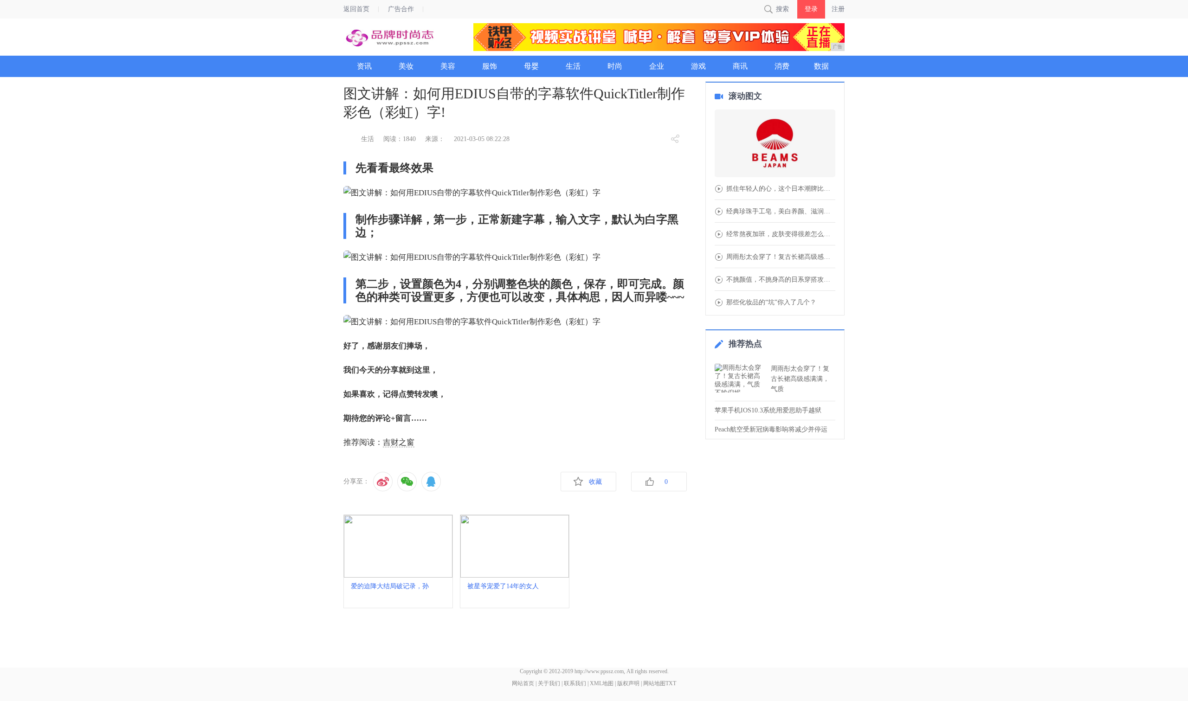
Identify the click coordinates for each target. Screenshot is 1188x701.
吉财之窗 (398, 442)
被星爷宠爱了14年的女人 (503, 586)
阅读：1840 (399, 138)
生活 (367, 138)
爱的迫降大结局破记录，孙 (390, 586)
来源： (435, 138)
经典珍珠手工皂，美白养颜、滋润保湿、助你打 (780, 211)
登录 (811, 9)
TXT (670, 683)
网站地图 (654, 683)
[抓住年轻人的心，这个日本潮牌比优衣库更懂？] (775, 144)
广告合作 (401, 9)
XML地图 (601, 683)
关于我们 (549, 683)
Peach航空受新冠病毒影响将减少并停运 (771, 429)
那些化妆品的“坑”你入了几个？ (771, 302)
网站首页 (523, 683)
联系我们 (575, 683)
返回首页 (356, 9)
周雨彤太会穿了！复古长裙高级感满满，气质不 (780, 257)
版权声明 (628, 683)
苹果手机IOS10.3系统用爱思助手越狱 (768, 410)
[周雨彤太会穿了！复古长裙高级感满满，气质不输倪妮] (740, 378)
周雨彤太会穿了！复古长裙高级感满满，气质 (800, 378)
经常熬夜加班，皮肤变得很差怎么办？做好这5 (780, 234)
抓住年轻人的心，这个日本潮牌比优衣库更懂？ (780, 189)
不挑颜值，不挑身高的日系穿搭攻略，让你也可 (780, 280)
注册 (838, 9)
